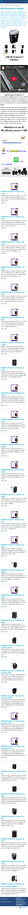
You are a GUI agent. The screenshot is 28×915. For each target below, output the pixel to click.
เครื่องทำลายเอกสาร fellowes (9, 11)
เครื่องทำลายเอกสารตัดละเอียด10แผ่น (14, 23)
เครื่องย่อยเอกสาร (23, 15)
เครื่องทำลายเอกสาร (5, 15)
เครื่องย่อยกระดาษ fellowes (11, 12)
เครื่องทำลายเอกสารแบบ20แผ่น (7, 20)
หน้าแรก (2, 5)
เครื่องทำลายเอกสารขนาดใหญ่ (17, 17)
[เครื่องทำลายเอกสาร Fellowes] (6, 46)
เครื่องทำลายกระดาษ (5, 17)
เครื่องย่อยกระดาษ (14, 15)
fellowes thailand (8, 14)
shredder (15, 14)
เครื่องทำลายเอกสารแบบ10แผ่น (18, 18)
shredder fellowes (21, 14)
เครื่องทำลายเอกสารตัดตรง (12, 22)
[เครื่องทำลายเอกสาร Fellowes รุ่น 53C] (14, 36)
